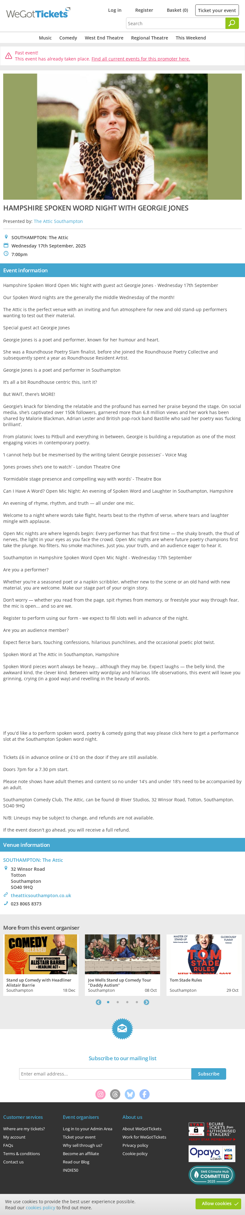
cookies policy (40, 1207)
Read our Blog (76, 1162)
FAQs (8, 1145)
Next (146, 1002)
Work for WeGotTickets (144, 1137)
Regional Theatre (149, 38)
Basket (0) (177, 10)
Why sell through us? (82, 1145)
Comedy (68, 38)
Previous (98, 1002)
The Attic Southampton (58, 221)
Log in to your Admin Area (87, 1129)
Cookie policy (135, 1153)
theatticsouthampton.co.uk (41, 895)
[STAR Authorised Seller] (212, 1140)
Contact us (13, 1162)
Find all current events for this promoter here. (141, 59)
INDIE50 (70, 1170)
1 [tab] (108, 1002)
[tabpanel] (41, 964)
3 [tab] (127, 1002)
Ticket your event (217, 10)
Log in (115, 10)
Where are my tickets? (24, 1129)
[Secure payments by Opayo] (212, 1160)
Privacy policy (135, 1145)
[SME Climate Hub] (212, 1183)
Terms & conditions (21, 1153)
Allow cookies (217, 1203)
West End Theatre (104, 38)
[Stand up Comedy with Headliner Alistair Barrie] (41, 953)
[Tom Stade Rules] (204, 953)
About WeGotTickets (141, 1129)
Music (45, 38)
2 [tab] (118, 1002)
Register (144, 10)
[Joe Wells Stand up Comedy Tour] (122, 953)
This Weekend (191, 38)
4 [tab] (137, 1002)
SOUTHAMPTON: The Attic (33, 860)
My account (14, 1137)
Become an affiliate (81, 1153)
